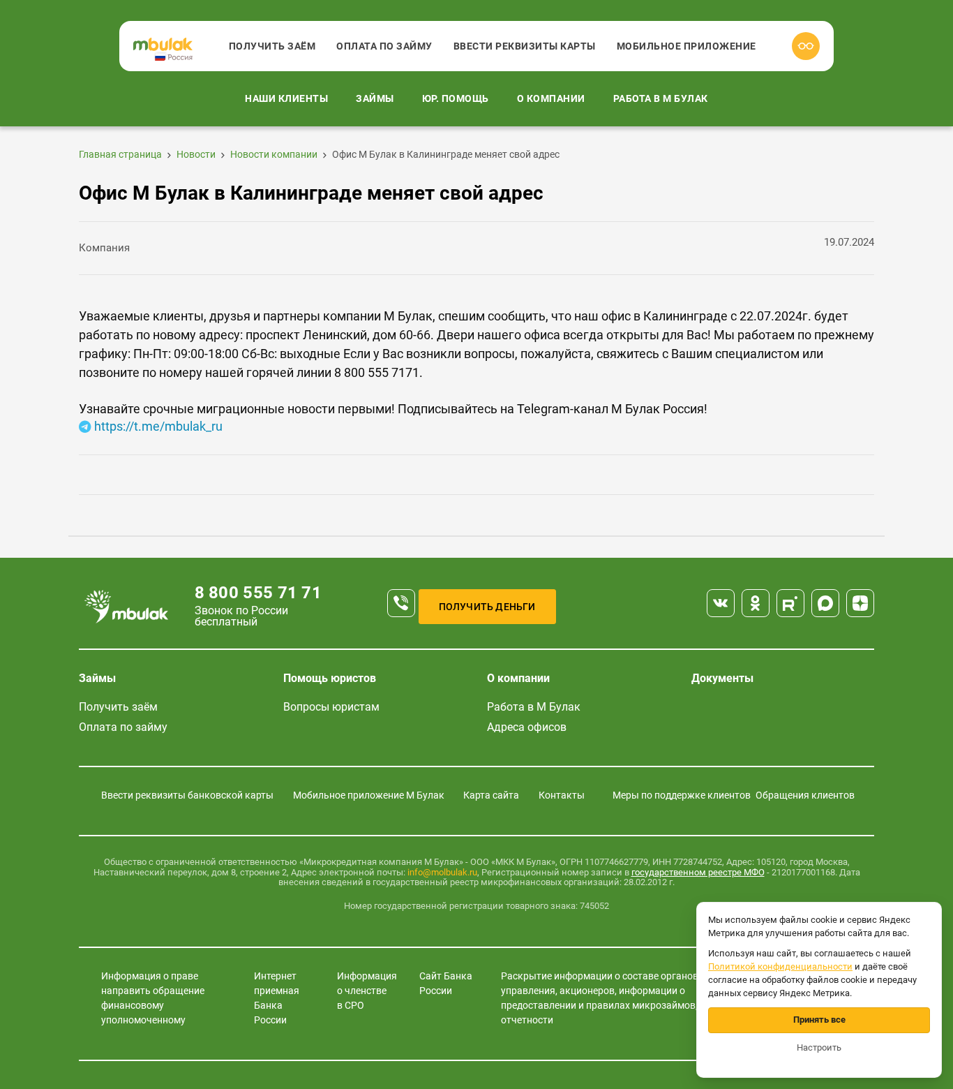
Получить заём (272, 46)
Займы (375, 98)
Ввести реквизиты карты (524, 46)
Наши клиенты (286, 98)
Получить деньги (487, 606)
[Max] (825, 603)
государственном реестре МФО (698, 872)
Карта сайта (491, 795)
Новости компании (273, 154)
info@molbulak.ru (442, 872)
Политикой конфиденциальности (780, 966)
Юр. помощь (455, 98)
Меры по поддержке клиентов (682, 795)
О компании (551, 98)
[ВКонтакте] (721, 603)
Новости (196, 154)
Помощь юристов (329, 678)
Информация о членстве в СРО (367, 990)
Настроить (819, 1047)
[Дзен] (860, 603)
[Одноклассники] (756, 603)
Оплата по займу (384, 46)
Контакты (562, 795)
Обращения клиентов (805, 795)
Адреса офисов (526, 727)
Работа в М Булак (660, 98)
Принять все (819, 1019)
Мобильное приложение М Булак (368, 795)
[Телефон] (401, 603)
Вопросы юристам (331, 706)
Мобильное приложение (686, 46)
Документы (722, 678)
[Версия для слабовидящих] (806, 46)
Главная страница (120, 154)
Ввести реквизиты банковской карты (187, 795)
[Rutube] (790, 603)
